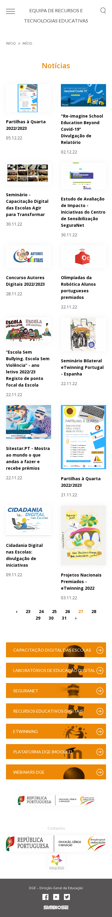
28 (93, 611)
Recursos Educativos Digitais (48, 711)
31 (64, 618)
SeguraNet (25, 690)
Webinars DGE (29, 772)
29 (38, 618)
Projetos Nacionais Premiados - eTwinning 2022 (81, 581)
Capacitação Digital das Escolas (52, 650)
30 (51, 618)
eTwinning (25, 731)
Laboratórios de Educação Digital (54, 670)
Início (11, 43)
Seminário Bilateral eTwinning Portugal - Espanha (82, 367)
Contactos (56, 828)
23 (28, 611)
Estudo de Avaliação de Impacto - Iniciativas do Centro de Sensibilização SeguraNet (83, 212)
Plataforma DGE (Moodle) (42, 751)
